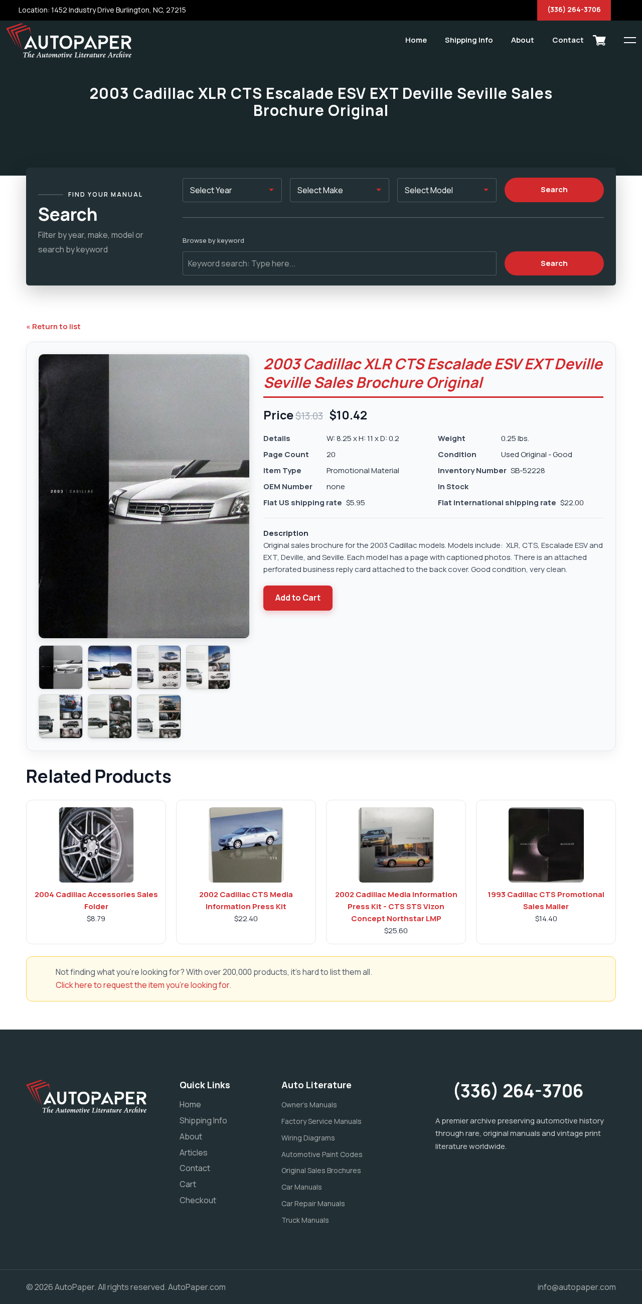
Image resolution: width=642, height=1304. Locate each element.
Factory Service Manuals (321, 1121)
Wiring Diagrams (308, 1137)
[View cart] (599, 40)
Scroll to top (22, 654)
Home (416, 40)
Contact (568, 40)
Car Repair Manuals (313, 1203)
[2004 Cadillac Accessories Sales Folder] (96, 845)
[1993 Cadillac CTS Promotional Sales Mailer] (546, 845)
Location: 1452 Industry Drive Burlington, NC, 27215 (101, 10)
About (522, 40)
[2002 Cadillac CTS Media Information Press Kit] (246, 845)
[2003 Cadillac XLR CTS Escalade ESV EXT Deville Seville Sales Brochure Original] (61, 667)
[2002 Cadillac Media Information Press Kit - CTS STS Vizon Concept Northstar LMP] (396, 845)
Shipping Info (469, 40)
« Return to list (53, 326)
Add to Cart (297, 597)
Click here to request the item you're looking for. (143, 984)
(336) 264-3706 (574, 9)
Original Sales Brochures (321, 1170)
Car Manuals (301, 1187)
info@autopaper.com (577, 1286)
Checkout (198, 1200)
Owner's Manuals (309, 1104)
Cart (188, 1184)
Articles (194, 1152)
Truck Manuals (305, 1220)
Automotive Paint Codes (322, 1154)
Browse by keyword (213, 240)
